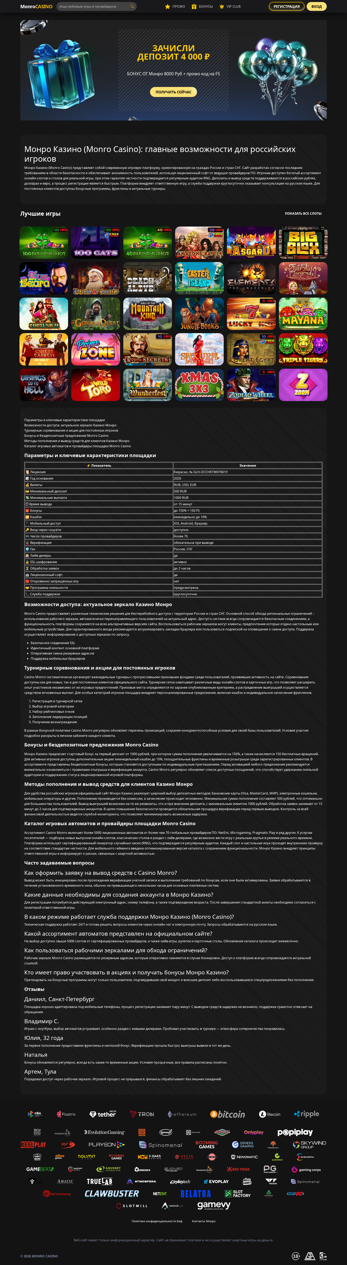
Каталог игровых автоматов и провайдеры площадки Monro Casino (77, 446)
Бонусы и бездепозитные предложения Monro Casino (66, 435)
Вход (316, 6)
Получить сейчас (173, 92)
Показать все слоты (303, 213)
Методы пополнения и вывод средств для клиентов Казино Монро (77, 441)
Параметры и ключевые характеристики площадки (64, 420)
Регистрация (287, 6)
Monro (36, 6)
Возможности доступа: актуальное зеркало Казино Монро (70, 425)
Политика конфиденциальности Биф (157, 1221)
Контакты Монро (203, 1221)
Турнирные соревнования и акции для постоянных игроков (71, 430)
